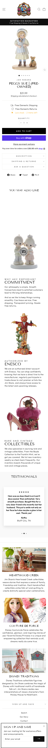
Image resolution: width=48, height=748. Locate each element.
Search (24, 713)
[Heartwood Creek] (24, 559)
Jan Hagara (24, 80)
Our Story (24, 717)
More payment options (24, 144)
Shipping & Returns (24, 161)
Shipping (14, 96)
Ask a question (24, 167)
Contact (24, 721)
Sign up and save (23, 704)
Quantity (24, 118)
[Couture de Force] (24, 610)
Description (24, 156)
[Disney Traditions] (24, 660)
